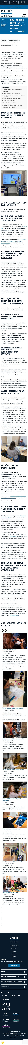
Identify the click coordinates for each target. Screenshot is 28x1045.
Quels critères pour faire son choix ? (12, 98)
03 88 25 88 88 (14, 965)
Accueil (2, 19)
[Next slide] (5, 631)
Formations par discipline (10, 977)
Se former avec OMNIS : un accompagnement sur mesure (10, 103)
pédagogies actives (15, 536)
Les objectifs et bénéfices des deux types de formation (14, 95)
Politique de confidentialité (9, 1033)
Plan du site (23, 1033)
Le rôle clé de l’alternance (9, 100)
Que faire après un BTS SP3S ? (11, 892)
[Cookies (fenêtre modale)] (2, 1042)
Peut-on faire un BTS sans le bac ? (12, 829)
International (6, 987)
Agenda (14, 956)
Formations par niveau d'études (12, 982)
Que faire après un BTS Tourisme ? (12, 862)
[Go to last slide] (2, 631)
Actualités (14, 954)
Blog (2, 21)
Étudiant (10, 7)
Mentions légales (13, 1031)
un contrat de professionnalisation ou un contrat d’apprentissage (13, 241)
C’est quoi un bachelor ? (9, 649)
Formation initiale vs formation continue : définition (13, 90)
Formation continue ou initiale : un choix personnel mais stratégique (12, 106)
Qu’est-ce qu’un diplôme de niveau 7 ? (13, 769)
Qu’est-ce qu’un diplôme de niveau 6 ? (13, 739)
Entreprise (18, 7)
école (3, 972)
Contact (14, 951)
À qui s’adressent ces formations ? (11, 93)
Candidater (14, 948)
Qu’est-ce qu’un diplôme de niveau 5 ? (13, 708)
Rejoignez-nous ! (14, 615)
